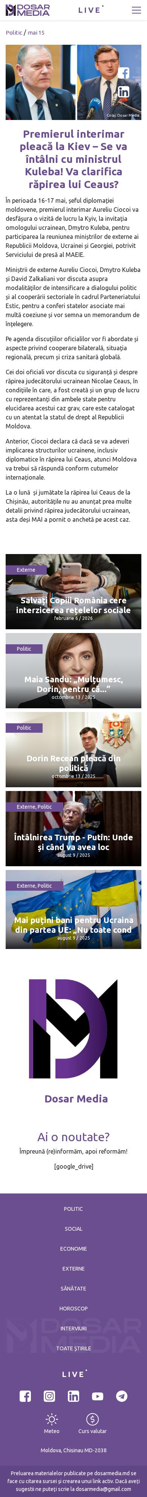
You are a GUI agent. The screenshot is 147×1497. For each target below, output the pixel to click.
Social (74, 1229)
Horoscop (74, 1309)
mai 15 (36, 32)
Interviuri (74, 1328)
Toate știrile (73, 1348)
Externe (26, 570)
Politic (14, 32)
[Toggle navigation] (136, 10)
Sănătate (73, 1289)
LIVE (89, 10)
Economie (73, 1249)
